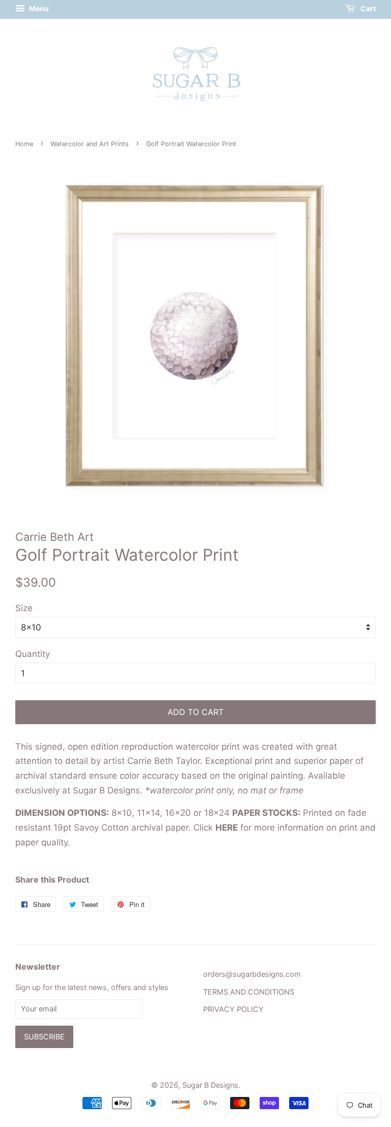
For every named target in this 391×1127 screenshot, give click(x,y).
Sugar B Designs (210, 1085)
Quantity (32, 654)
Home (24, 144)
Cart (367, 8)
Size (24, 608)
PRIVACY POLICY (233, 1009)
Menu (38, 8)
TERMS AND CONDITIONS (248, 991)
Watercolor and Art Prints (89, 144)
